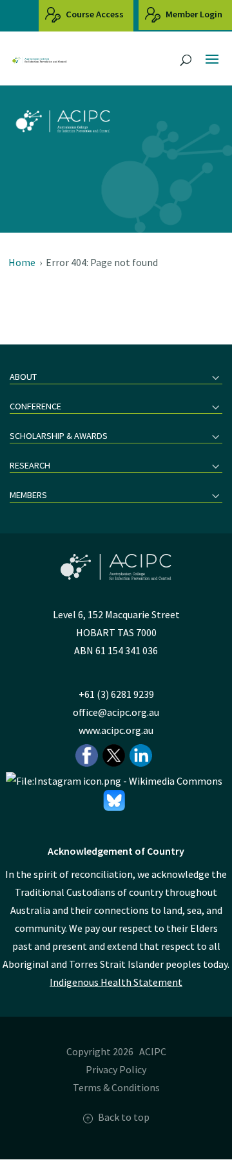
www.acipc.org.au (116, 730)
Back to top (124, 1117)
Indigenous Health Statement (116, 982)
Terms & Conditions (116, 1087)
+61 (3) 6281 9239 (116, 694)
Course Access (94, 14)
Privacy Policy (116, 1069)
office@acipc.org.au (116, 712)
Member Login (193, 14)
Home (21, 262)
